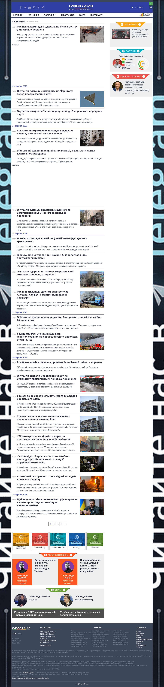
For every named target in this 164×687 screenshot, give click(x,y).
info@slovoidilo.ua (82, 684)
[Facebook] (21, 7)
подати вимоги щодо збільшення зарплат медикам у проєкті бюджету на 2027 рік (137, 87)
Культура (139, 635)
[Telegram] (25, 7)
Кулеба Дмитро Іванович (131, 56)
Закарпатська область (79, 644)
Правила (16, 643)
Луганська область (99, 637)
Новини (17, 15)
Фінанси (139, 647)
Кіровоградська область (100, 635)
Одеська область (98, 642)
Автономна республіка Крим (81, 633)
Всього (127, 68)
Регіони (97, 627)
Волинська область (78, 637)
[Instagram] (34, 7)
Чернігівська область (120, 644)
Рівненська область (99, 646)
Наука (138, 637)
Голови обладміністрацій (48, 640)
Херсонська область (120, 637)
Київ (72, 631)
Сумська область (119, 631)
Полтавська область (99, 644)
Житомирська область (79, 642)
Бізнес (138, 632)
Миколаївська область (100, 640)
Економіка (140, 633)
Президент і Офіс (47, 632)
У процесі (129, 59)
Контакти (16, 641)
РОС (141, 7)
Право (138, 643)
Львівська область (98, 638)
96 (61, 524)
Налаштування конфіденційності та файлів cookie (30, 678)
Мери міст (44, 643)
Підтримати (96, 15)
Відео (82, 15)
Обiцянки (34, 15)
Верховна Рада (47, 634)
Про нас (15, 638)
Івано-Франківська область (101, 631)
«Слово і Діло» (28, 673)
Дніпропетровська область (80, 638)
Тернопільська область (121, 633)
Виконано (129, 62)
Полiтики (49, 15)
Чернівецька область (120, 642)
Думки (58, 590)
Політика (139, 641)
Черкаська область (120, 640)
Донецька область (77, 640)
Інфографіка (67, 15)
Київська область (98, 633)
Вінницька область (77, 635)
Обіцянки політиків (130, 77)
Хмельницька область (121, 638)
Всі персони (45, 645)
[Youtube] (29, 7)
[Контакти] (151, 7)
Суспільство (140, 645)
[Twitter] (38, 7)
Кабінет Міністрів (47, 636)
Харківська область (120, 635)
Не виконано (130, 65)
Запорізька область (78, 646)
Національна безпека (144, 639)
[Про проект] (151, 3)
